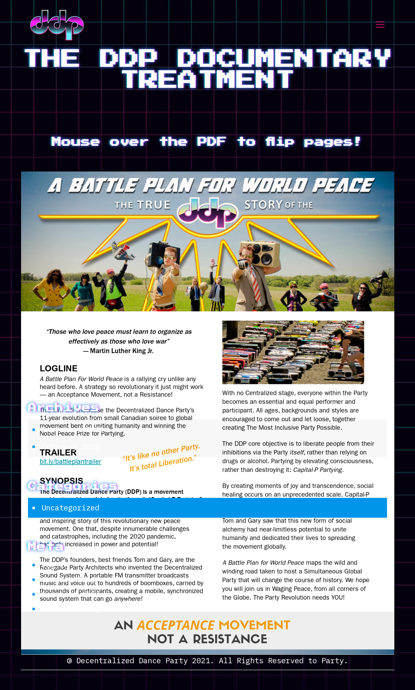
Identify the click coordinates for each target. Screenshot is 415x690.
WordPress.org (71, 608)
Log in (55, 565)
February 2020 (70, 446)
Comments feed (71, 594)
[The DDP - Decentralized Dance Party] (57, 24)
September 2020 (72, 429)
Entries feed (68, 579)
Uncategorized (70, 507)
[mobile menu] (380, 24)
